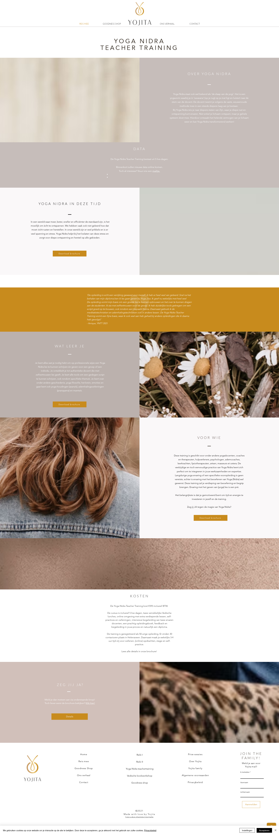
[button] (69, 253)
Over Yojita (195, 761)
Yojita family (195, 768)
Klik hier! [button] (90, 703)
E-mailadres (244, 772)
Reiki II (139, 761)
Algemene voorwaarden (195, 775)
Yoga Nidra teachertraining (139, 768)
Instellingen (247, 830)
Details (69, 716)
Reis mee (83, 761)
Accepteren (264, 830)
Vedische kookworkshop (139, 775)
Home (83, 754)
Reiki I (140, 754)
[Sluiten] (275, 830)
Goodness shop (139, 782)
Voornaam (244, 782)
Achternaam (245, 792)
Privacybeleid (195, 782)
